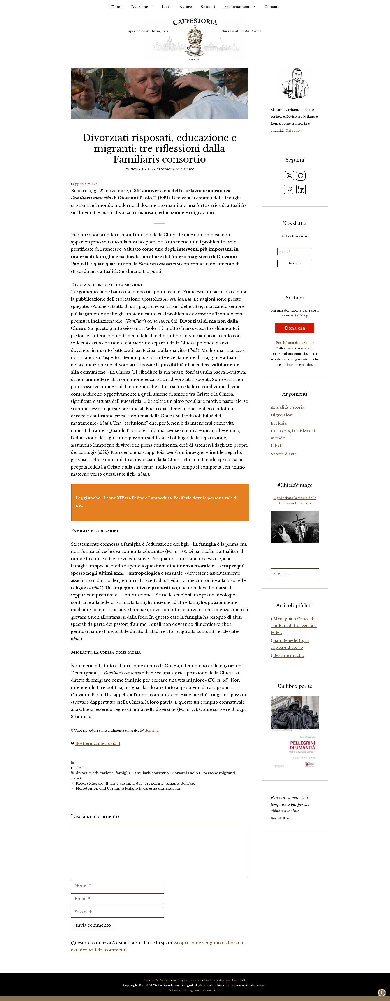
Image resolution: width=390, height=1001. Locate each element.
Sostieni (208, 7)
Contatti (272, 7)
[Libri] (295, 83)
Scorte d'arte (284, 454)
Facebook (239, 980)
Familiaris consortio (150, 773)
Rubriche (139, 7)
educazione (103, 773)
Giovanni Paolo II (186, 773)
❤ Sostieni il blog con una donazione (194, 990)
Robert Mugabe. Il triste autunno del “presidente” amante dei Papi (135, 783)
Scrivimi (152, 731)
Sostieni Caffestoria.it (97, 743)
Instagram (223, 980)
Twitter (209, 980)
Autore (186, 7)
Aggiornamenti (237, 7)
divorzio (83, 773)
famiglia (123, 773)
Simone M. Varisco (157, 980)
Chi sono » (293, 130)
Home (116, 7)
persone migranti (219, 773)
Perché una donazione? (295, 343)
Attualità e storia (287, 407)
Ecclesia (78, 768)
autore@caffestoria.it (187, 980)
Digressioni (282, 415)
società (77, 778)
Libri (166, 7)
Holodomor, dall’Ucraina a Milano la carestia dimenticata (128, 788)
